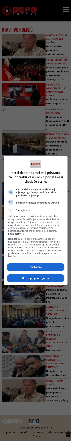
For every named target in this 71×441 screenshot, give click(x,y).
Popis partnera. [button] (16, 233)
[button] (35, 210)
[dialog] (36, 220)
